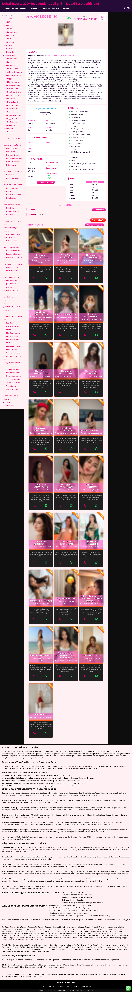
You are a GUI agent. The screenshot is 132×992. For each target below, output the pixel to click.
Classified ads (35, 8)
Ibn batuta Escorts (13, 254)
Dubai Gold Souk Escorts (12, 205)
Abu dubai (10, 35)
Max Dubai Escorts (13, 333)
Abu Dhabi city (11, 32)
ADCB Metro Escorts (13, 75)
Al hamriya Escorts (13, 85)
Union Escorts (11, 386)
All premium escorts (94, 225)
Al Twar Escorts (11, 128)
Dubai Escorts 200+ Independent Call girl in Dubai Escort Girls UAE (51, 3)
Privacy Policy (86, 986)
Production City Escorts (12, 369)
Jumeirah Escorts (12, 290)
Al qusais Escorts (12, 112)
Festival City (10, 237)
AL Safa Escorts (11, 122)
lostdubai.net (50, 171)
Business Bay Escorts (14, 158)
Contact (76, 986)
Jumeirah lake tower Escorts (11, 298)
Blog (68, 986)
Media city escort (12, 336)
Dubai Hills (10, 208)
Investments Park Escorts (13, 277)
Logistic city (10, 323)
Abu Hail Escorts (12, 69)
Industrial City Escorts (14, 257)
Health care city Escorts (12, 247)
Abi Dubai (9, 25)
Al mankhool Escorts (13, 92)
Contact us (66, 8)
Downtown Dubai (12, 178)
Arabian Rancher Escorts (56, 55)
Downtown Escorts (13, 188)
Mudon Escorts (11, 349)
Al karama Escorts (12, 89)
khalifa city (10, 52)
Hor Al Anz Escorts (13, 251)
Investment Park (12, 271)
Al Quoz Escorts (12, 109)
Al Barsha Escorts (12, 82)
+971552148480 (87, 19)
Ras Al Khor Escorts (13, 373)
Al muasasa (10, 406)
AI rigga (9, 79)
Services (60, 986)
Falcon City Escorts (13, 234)
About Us (51, 986)
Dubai (8, 191)
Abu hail (9, 62)
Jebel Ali (9, 287)
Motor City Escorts (13, 346)
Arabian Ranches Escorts (12, 145)
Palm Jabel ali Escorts (14, 356)
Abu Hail (9, 39)
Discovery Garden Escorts (13, 171)
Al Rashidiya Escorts (13, 115)
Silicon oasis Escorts (13, 376)
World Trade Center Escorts (11, 397)
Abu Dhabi (8, 19)
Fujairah (9, 45)
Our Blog (55, 8)
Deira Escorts (11, 165)
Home (7, 8)
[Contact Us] (128, 8)
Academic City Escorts (14, 72)
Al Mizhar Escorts (12, 95)
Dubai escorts (11, 198)
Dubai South (10, 215)
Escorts (15, 8)
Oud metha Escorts (13, 353)
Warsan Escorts (12, 389)
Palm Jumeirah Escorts (12, 363)
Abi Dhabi (9, 22)
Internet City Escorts (13, 267)
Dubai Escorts (72, 55)
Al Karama (10, 42)
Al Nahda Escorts (12, 102)
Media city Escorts (12, 340)
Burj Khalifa (10, 152)
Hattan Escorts (11, 241)
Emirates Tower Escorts (12, 221)
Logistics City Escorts (13, 326)
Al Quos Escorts (12, 105)
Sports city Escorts (13, 379)
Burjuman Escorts (12, 155)
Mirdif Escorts (11, 343)
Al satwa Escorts (12, 125)
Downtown (10, 175)
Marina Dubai (11, 330)
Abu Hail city (10, 65)
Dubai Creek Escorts (13, 195)
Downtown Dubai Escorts (13, 185)
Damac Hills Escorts (13, 162)
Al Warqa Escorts (12, 132)
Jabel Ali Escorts (12, 280)
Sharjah (7, 402)
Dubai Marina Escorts (14, 211)
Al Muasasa (10, 99)
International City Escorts (13, 264)
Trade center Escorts (13, 383)
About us (23, 8)
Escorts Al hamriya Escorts (10, 229)
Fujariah (9, 49)
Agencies (46, 8)
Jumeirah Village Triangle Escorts (13, 318)
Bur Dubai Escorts (12, 148)
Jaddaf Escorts (11, 284)
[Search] (124, 8)
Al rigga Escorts (12, 118)
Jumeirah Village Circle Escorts (12, 308)
